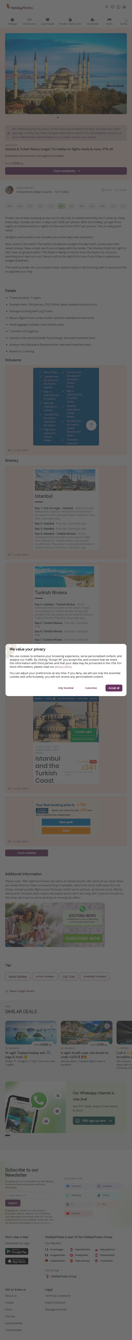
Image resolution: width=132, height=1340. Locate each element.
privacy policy (63, 666)
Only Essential (65, 688)
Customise (91, 688)
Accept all (114, 688)
